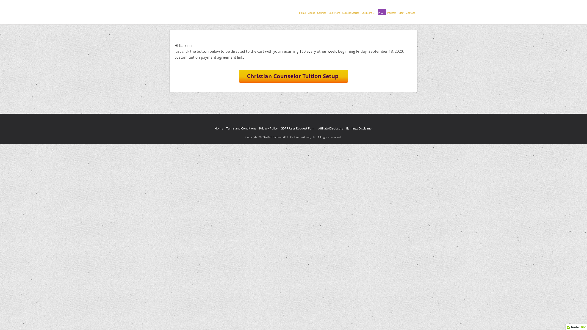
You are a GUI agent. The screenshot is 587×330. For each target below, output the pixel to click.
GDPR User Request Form (298, 128)
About (311, 12)
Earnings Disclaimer (359, 128)
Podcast (391, 12)
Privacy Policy (268, 128)
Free (380, 13)
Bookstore (334, 12)
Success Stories (350, 12)
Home (302, 12)
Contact (410, 12)
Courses (321, 12)
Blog (401, 12)
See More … (368, 12)
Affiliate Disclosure (330, 128)
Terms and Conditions (241, 128)
